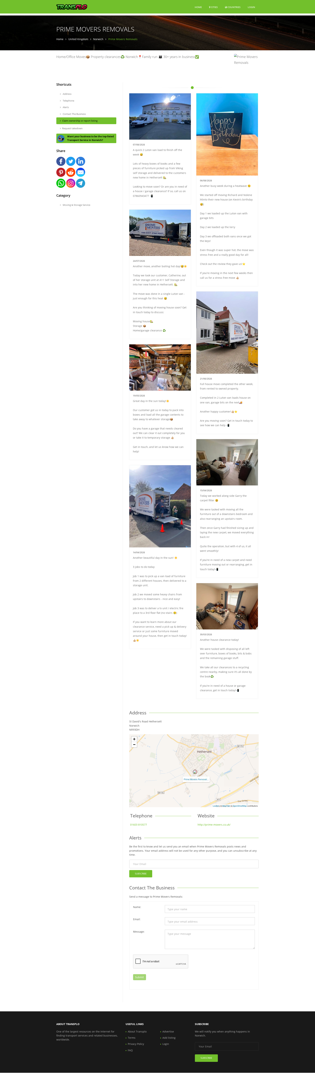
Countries (233, 7)
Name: (137, 907)
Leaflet (216, 805)
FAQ (130, 1050)
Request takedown (72, 128)
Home (198, 7)
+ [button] (134, 739)
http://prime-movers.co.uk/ (214, 824)
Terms (131, 1037)
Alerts (65, 107)
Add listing (169, 1037)
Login (251, 7)
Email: (137, 919)
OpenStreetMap (240, 805)
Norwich (98, 39)
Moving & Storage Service (76, 205)
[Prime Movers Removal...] (195, 772)
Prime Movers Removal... (196, 779)
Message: (139, 931)
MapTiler (226, 805)
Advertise (168, 1031)
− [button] (134, 744)
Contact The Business (74, 114)
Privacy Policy (136, 1044)
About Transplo (137, 1031)
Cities (214, 7)
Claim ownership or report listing (80, 120)
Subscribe (141, 873)
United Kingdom (78, 39)
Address (66, 94)
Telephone (68, 100)
